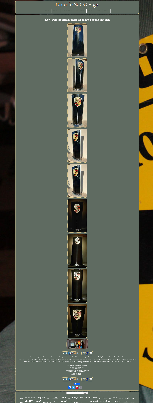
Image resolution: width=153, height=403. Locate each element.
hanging (127, 398)
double (64, 401)
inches (88, 397)
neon (86, 402)
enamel (94, 401)
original (41, 397)
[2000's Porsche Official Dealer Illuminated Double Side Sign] (77, 40)
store (48, 398)
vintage (116, 401)
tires (71, 402)
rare (95, 398)
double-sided (30, 398)
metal (63, 397)
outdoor (76, 402)
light (50, 402)
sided (37, 401)
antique (132, 402)
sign (29, 401)
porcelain (105, 401)
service (125, 402)
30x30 (114, 398)
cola (133, 398)
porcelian (55, 398)
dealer (69, 398)
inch (82, 402)
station (56, 402)
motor (121, 398)
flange (75, 397)
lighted (21, 402)
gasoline (45, 402)
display (21, 398)
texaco (100, 398)
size (81, 398)
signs (110, 398)
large (105, 398)
